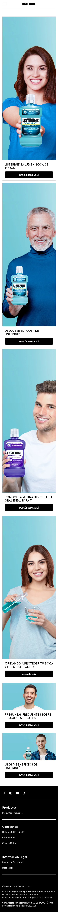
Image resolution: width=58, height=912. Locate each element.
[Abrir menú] (9, 4)
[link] (29, 88)
